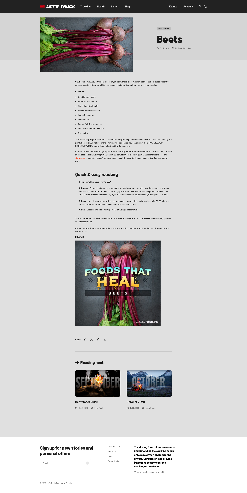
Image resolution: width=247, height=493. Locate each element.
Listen (114, 6)
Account (188, 6)
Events (173, 6)
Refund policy (114, 461)
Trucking (85, 6)
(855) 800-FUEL (115, 446)
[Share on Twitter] (91, 339)
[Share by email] (104, 339)
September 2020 (86, 402)
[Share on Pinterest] (98, 339)
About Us (112, 451)
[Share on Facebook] (84, 339)
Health (101, 6)
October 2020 (136, 402)
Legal (110, 456)
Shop (127, 6)
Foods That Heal (163, 29)
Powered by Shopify (64, 483)
